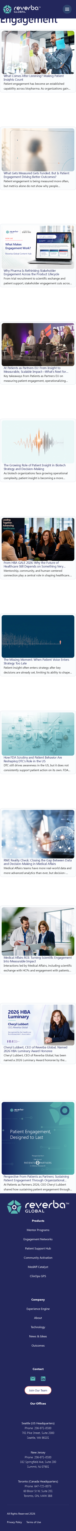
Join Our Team (38, 1390)
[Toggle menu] (67, 9)
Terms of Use (33, 1522)
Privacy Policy (14, 1522)
